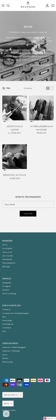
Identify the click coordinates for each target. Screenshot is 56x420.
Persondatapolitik (9, 263)
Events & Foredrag (9, 293)
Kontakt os (6, 309)
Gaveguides (6, 282)
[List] (52, 88)
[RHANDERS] (28, 5)
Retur (4, 317)
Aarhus (5, 355)
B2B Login (6, 266)
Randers (5, 358)
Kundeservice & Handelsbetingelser (15, 313)
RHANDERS (12, 410)
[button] (49, 418)
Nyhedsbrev (6, 328)
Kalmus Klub (7, 252)
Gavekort (5, 290)
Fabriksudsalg (7, 362)
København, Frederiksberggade (14, 347)
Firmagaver (6, 286)
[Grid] (48, 88)
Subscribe (28, 213)
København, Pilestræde (11, 351)
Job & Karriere (7, 256)
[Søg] (9, 5)
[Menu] (3, 5)
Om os (4, 245)
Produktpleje (7, 320)
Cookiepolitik (7, 259)
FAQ (4, 331)
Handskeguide (7, 324)
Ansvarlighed (7, 248)
